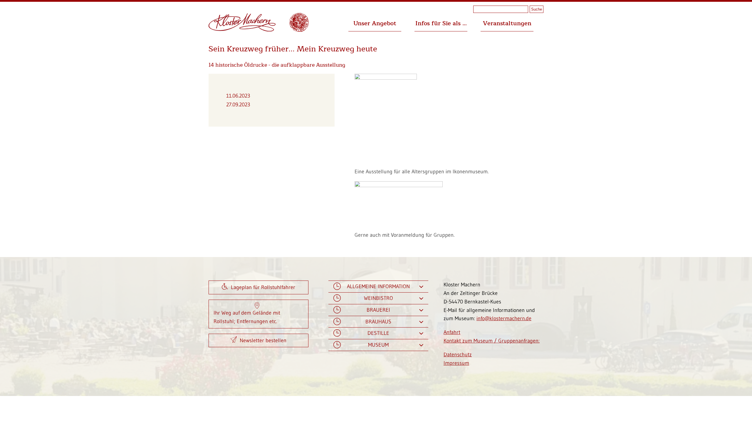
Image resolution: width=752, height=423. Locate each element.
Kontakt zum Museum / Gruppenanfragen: (492, 341)
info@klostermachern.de (503, 318)
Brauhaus (378, 321)
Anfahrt (452, 332)
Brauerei (378, 310)
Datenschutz (458, 354)
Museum (378, 345)
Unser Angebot (374, 23)
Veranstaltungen (507, 23)
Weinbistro (378, 298)
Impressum (456, 363)
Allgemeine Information (378, 286)
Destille (378, 333)
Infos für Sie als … (441, 23)
